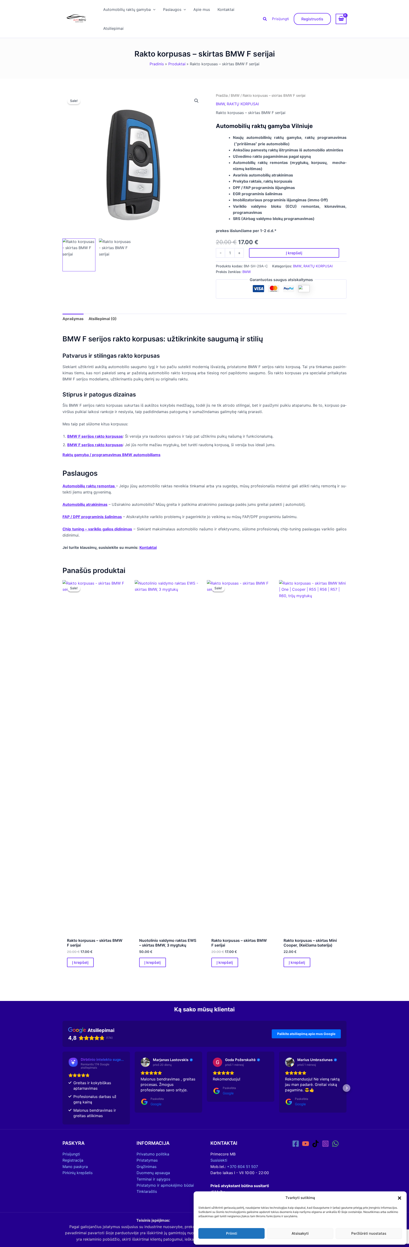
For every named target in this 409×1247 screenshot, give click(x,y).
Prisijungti (280, 19)
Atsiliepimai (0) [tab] (103, 318)
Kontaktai (148, 547)
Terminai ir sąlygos (153, 1179)
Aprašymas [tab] (73, 318)
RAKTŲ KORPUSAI (243, 103)
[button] (399, 1198)
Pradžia (222, 95)
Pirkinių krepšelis (77, 1172)
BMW (235, 95)
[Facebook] (295, 1143)
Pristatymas (147, 1160)
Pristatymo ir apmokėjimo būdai (165, 1185)
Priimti (231, 1233)
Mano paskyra (75, 1166)
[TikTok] (315, 1143)
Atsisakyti (300, 1233)
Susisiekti (218, 1160)
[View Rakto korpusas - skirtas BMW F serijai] (78, 254)
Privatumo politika (153, 1154)
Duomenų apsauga (153, 1172)
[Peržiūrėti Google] (145, 1062)
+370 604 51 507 (242, 1166)
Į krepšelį (294, 253)
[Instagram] (325, 1143)
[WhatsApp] (335, 1143)
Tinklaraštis (147, 1191)
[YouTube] (305, 1143)
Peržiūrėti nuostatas (368, 1233)
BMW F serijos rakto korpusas (95, 436)
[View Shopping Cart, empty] (341, 19)
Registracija (72, 1160)
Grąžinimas (146, 1166)
